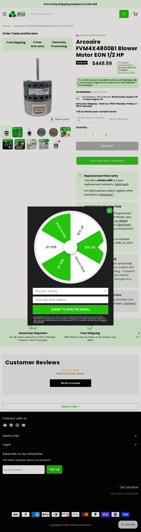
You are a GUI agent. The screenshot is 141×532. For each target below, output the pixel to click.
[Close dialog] (109, 210)
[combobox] (69, 291)
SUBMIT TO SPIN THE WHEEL (70, 309)
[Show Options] (105, 291)
